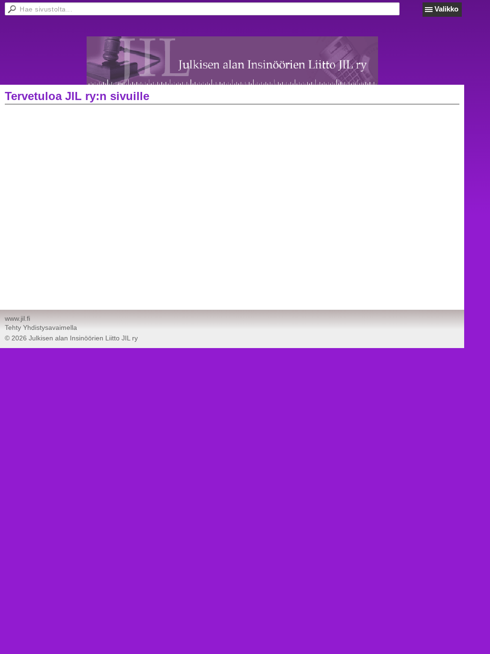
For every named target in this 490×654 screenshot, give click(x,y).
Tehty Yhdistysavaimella (41, 327)
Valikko (446, 9)
